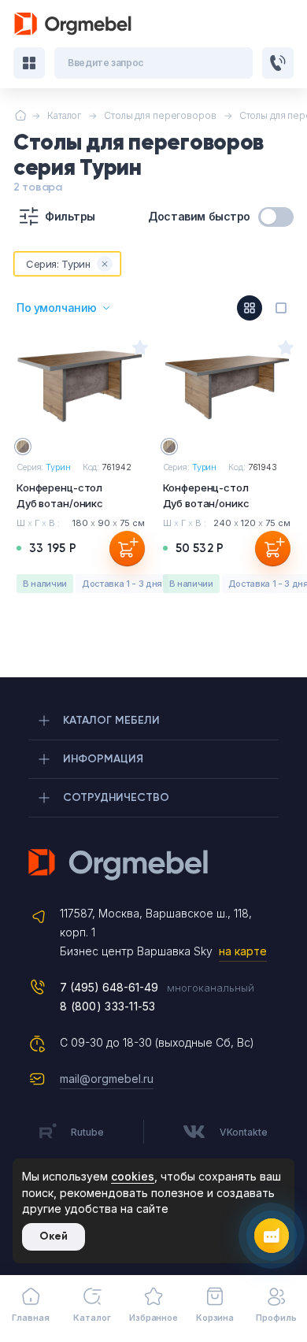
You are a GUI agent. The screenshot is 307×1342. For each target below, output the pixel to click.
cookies (132, 1176)
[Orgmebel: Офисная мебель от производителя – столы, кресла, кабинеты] (73, 24)
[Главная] (20, 115)
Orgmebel (153, 864)
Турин (58, 467)
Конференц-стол (60, 495)
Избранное (153, 1317)
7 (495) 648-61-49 (109, 987)
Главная (30, 1317)
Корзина (215, 1317)
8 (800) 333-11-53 (108, 1006)
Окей (53, 1236)
